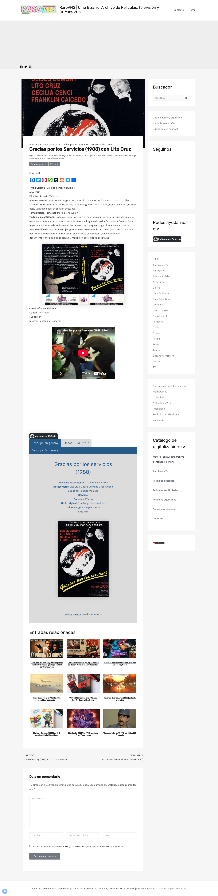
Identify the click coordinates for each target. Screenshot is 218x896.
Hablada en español (164, 123)
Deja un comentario (38, 155)
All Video (57, 155)
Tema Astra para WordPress (172, 888)
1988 (51, 155)
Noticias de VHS (162, 402)
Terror (156, 344)
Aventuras (158, 281)
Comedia (158, 304)
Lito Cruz (39, 158)
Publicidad (159, 408)
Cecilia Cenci (77, 155)
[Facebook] (21, 66)
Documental (160, 315)
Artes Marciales (162, 276)
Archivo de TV (160, 264)
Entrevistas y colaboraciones (169, 385)
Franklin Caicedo (105, 155)
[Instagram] (30, 66)
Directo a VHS (160, 310)
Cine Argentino (50, 144)
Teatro (156, 349)
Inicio (156, 259)
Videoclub (158, 419)
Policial (47, 158)
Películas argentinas (164, 499)
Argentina (66, 155)
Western (157, 361)
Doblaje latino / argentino (167, 117)
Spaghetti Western (163, 355)
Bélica (156, 287)
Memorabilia (160, 391)
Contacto (179, 9)
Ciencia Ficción (161, 293)
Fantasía (158, 321)
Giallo (156, 327)
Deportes (158, 518)
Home (192, 9)
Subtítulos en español (165, 128)
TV (154, 366)
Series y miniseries (164, 509)
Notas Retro (159, 397)
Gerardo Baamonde (122, 155)
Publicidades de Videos (166, 414)
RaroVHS (34, 144)
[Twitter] (25, 66)
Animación (159, 270)
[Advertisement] (109, 42)
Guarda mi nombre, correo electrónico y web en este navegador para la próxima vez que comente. (78, 846)
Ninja (156, 332)
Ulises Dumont (58, 158)
